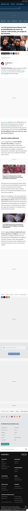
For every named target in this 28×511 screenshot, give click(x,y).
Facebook (11, 53)
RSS (17, 416)
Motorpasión (17, 478)
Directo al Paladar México (6, 502)
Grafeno (12, 411)
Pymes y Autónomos (18, 488)
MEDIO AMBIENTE (20, 4)
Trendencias (3, 486)
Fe (14, 435)
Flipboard (16, 53)
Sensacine (16, 469)
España (25, 21)
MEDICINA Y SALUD (5, 4)
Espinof (15, 471)
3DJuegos (16, 461)
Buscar (26, 449)
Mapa (9, 21)
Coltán (17, 411)
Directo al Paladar (5, 478)
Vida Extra (16, 463)
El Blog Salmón (17, 486)
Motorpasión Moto (18, 479)
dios (15, 440)
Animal (20, 21)
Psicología (16, 427)
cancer (12, 294)
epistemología (17, 437)
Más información (15, 509)
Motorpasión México (18, 502)
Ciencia (4, 21)
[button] (9, 63)
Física (15, 430)
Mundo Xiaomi (4, 468)
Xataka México (4, 496)
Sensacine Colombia (18, 500)
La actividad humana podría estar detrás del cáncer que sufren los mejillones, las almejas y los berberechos (13, 226)
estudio (5, 122)
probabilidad (23, 294)
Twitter (14, 53)
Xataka (2, 461)
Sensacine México (18, 498)
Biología (3, 432)
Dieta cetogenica (24, 411)
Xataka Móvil (4, 463)
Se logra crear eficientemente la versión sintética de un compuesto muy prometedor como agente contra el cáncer (13, 177)
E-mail (18, 53)
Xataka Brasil (4, 498)
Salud (7, 294)
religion (3, 435)
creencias (3, 440)
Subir (23, 454)
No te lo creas (4, 430)
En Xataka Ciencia (6, 174)
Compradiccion (4, 490)
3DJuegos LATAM (17, 496)
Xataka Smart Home (5, 466)
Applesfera (3, 465)
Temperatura (14, 21)
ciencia (2, 437)
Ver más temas (5, 444)
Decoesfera (3, 488)
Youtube (12, 416)
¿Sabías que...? (4, 427)
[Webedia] (25, 1)
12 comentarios (6, 53)
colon (17, 294)
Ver (14, 353)
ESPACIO (13, 4)
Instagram (14, 416)
